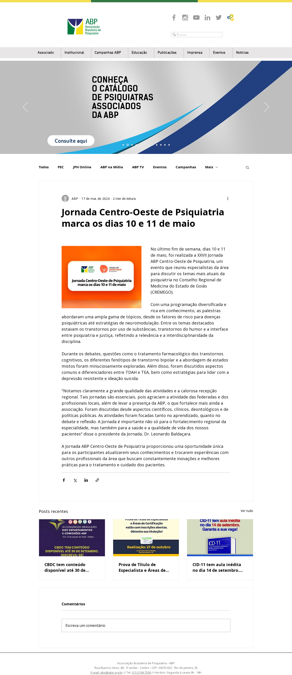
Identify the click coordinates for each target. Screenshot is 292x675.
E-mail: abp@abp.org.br (107, 672)
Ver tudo (247, 511)
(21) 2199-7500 (141, 672)
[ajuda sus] (132, 144)
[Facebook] (174, 17)
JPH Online (82, 167)
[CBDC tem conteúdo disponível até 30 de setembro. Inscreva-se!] (72, 537)
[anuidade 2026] (152, 144)
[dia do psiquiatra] (123, 144)
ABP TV (138, 167)
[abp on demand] (148, 144)
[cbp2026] (165, 144)
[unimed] (161, 144)
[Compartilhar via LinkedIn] (86, 480)
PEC (61, 167)
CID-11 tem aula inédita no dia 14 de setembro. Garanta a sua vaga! (217, 567)
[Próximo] (266, 107)
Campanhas (186, 167)
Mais (209, 167)
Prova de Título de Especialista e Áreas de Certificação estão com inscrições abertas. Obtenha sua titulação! (142, 567)
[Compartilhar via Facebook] (64, 480)
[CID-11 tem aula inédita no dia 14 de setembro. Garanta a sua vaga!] (220, 537)
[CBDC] (140, 144)
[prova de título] (136, 144)
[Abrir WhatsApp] (280, 663)
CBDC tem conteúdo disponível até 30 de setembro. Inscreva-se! (67, 567)
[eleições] (169, 144)
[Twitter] (219, 17)
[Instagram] (185, 17)
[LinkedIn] (207, 17)
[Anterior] (25, 107)
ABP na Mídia (111, 167)
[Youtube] (196, 17)
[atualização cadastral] (156, 144)
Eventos (160, 167)
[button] (76, 52)
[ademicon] (144, 144)
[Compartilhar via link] (97, 480)
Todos (44, 167)
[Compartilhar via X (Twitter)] (75, 480)
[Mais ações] (227, 198)
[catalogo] (128, 145)
